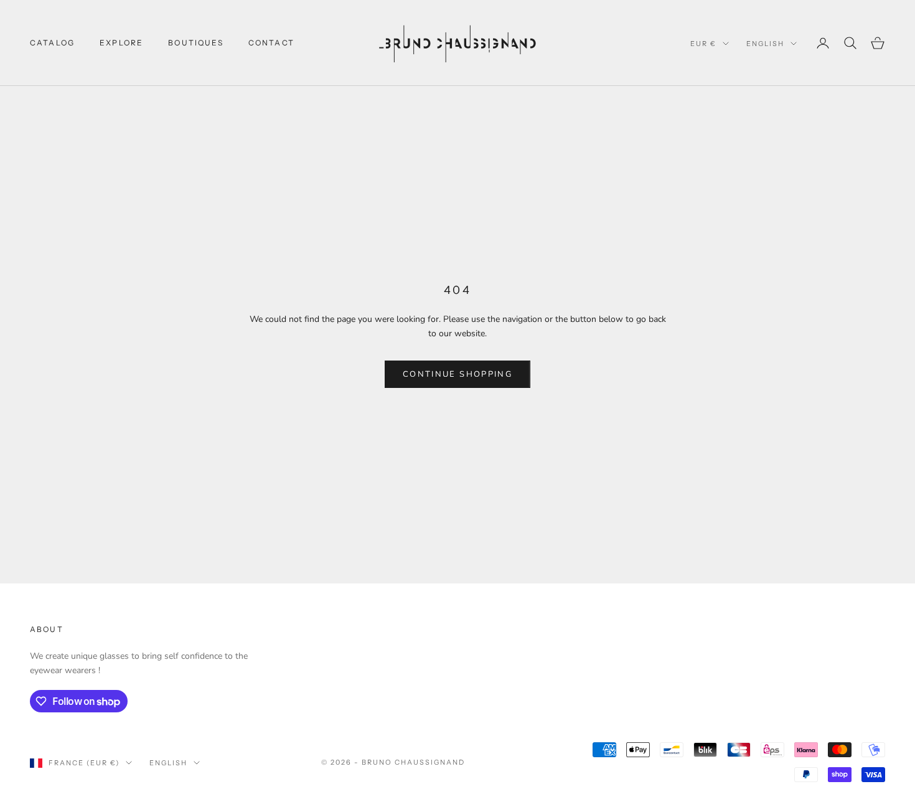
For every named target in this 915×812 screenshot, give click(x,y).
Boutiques (195, 42)
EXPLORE (121, 42)
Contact (271, 42)
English (765, 43)
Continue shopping (457, 374)
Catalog (52, 42)
